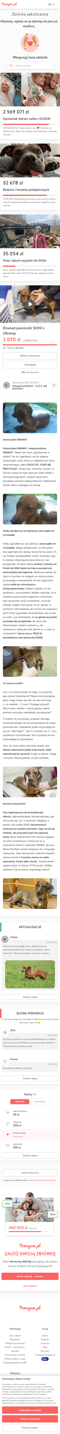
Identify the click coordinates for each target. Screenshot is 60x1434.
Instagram (25, 1315)
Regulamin (15, 1339)
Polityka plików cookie (15, 1358)
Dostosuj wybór (30, 1427)
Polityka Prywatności (15, 1343)
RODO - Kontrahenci (15, 1347)
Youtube (54, 1315)
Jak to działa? (30, 1286)
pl (50, 4)
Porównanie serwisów (15, 1354)
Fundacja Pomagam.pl (45, 1354)
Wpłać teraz (18, 1136)
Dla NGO (45, 1351)
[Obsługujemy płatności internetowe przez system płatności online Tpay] (45, 1358)
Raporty (45, 1339)
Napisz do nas (51, 1180)
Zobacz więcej (30, 997)
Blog (45, 1347)
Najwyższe (39, 1101)
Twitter (15, 1315)
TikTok (45, 1315)
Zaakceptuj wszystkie (30, 1410)
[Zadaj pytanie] (54, 385)
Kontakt (15, 1351)
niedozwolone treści (36, 1180)
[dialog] (30, 1405)
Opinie (45, 1335)
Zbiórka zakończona (30, 355)
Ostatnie (19, 1101)
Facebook (5, 1315)
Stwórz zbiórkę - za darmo (30, 1276)
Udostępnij (30, 364)
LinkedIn (35, 1315)
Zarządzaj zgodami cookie (15, 1362)
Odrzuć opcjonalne (30, 1418)
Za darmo (45, 1343)
